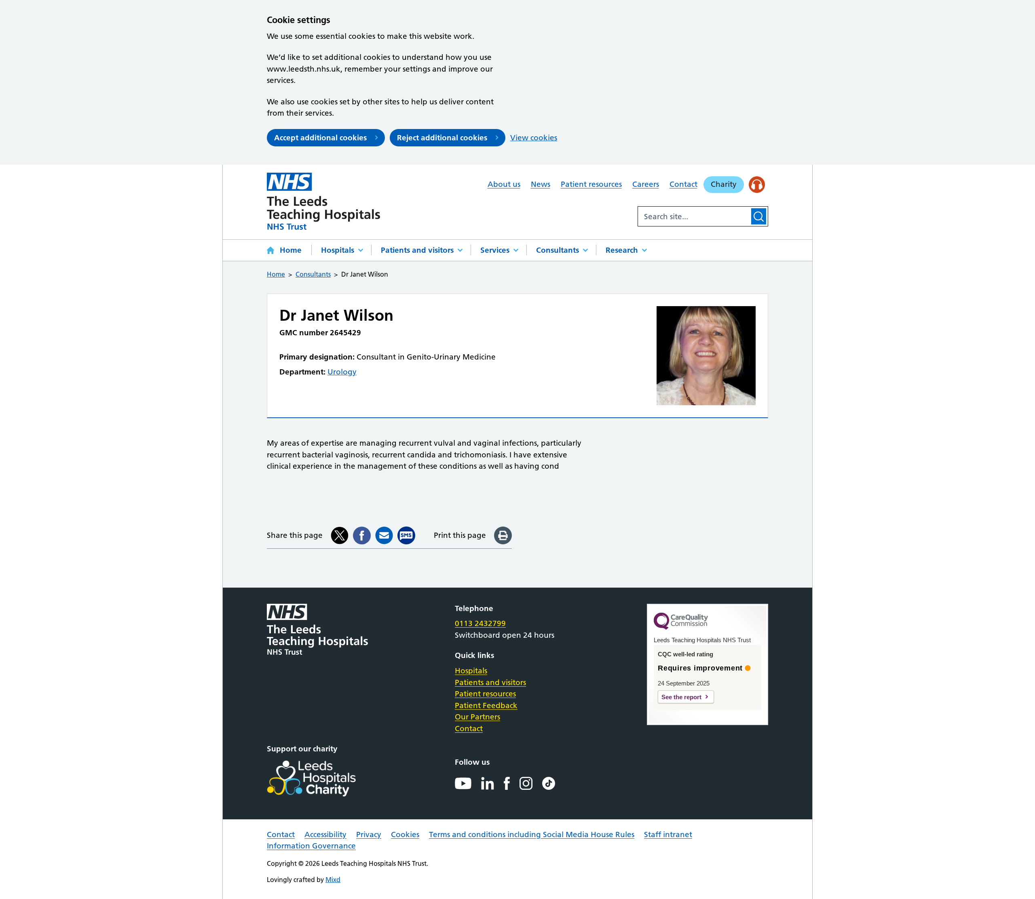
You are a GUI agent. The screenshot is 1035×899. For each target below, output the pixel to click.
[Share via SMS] (406, 535)
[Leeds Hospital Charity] (324, 778)
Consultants (557, 250)
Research (622, 250)
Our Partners (477, 716)
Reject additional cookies (442, 137)
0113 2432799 (480, 623)
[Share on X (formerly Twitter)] (340, 535)
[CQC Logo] (681, 627)
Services (494, 250)
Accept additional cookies (320, 137)
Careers (645, 184)
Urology (342, 372)
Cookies (405, 834)
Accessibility (325, 834)
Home (291, 250)
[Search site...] (694, 216)
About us (504, 184)
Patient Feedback (486, 705)
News (540, 184)
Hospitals (337, 250)
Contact (683, 184)
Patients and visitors (417, 250)
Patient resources (591, 184)
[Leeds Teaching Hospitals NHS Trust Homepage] (323, 201)
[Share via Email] (384, 535)
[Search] (758, 216)
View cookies (533, 137)
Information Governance (311, 845)
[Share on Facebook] (362, 535)
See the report (681, 697)
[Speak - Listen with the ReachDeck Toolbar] (757, 184)
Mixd (332, 880)
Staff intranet (668, 834)
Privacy (368, 834)
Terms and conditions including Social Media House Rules (531, 834)
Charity (724, 184)
